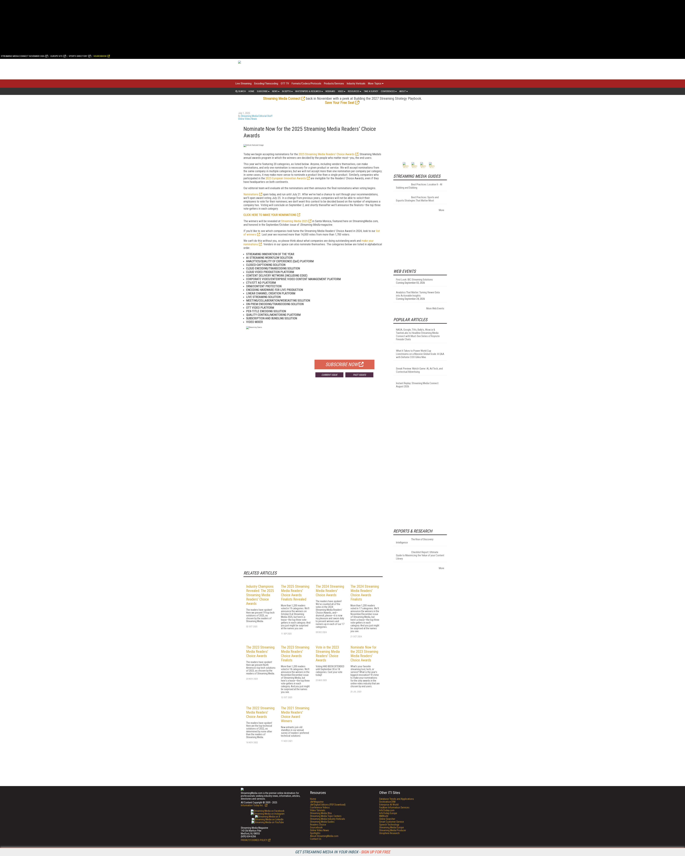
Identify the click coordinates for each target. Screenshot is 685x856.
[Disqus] (313, 432)
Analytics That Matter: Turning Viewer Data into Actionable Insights (418, 294)
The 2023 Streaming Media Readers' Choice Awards (260, 651)
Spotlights (315, 833)
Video (340, 91)
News (275, 91)
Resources (353, 91)
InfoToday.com (386, 810)
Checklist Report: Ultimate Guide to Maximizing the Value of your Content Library (420, 555)
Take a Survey (371, 91)
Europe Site (56, 56)
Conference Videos (320, 807)
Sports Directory (78, 56)
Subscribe (262, 91)
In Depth (286, 91)
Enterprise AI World (389, 804)
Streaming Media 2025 (294, 221)
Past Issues (359, 374)
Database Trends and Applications (396, 798)
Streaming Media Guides (322, 821)
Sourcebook (100, 56)
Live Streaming (243, 83)
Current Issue (329, 374)
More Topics (374, 83)
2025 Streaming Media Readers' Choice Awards (326, 154)
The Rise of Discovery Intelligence (414, 541)
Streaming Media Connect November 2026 (22, 56)
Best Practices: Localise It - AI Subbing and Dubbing (419, 186)
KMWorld (383, 816)
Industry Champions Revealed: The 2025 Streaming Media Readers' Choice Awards (260, 595)
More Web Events (435, 308)
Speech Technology (389, 824)
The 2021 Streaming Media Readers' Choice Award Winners (295, 714)
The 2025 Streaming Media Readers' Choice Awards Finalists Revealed (295, 592)
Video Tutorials (317, 810)
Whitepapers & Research (308, 91)
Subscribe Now (341, 364)
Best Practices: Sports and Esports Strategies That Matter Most (417, 199)
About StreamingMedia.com (324, 836)
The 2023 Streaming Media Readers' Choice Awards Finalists (295, 653)
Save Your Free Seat (339, 102)
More (441, 210)
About (402, 91)
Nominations (250, 194)
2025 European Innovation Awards (286, 178)
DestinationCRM (387, 801)
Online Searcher (387, 818)
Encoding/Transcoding (266, 83)
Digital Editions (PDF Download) (328, 804)
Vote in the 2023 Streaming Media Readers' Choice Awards (328, 653)
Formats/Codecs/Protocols (306, 83)
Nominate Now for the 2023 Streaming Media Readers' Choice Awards (364, 653)
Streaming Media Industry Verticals (327, 818)
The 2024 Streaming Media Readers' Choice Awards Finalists (365, 592)
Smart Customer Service (391, 821)
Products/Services (334, 83)
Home (251, 91)
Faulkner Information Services (394, 807)
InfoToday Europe (388, 813)
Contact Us (315, 838)
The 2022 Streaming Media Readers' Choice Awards (260, 712)
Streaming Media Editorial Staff (256, 116)
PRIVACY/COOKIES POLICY (254, 840)
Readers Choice (318, 824)
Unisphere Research (389, 833)
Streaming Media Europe (391, 827)
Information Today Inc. (252, 805)
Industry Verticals (356, 83)
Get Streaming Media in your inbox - (342, 852)
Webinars (330, 91)
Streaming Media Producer (392, 830)
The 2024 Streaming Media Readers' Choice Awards (330, 590)
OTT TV (285, 83)
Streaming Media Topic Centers (325, 816)
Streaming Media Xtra (321, 813)
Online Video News (247, 118)
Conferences (388, 91)
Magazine (317, 801)
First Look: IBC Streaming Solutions (414, 279)
